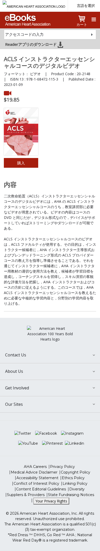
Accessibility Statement (37, 478)
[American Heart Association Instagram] (72, 433)
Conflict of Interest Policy (36, 483)
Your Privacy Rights (51, 501)
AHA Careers (35, 466)
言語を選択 (86, 5)
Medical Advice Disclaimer (34, 472)
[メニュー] (93, 19)
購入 (21, 162)
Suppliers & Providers (26, 494)
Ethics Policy (73, 478)
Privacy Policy (62, 466)
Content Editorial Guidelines (41, 489)
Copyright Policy (75, 472)
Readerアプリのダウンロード (31, 44)
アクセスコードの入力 (24, 34)
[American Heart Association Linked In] (74, 443)
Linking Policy (75, 483)
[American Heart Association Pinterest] (52, 443)
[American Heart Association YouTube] (28, 443)
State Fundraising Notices (71, 494)
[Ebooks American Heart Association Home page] (27, 18)
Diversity (77, 489)
